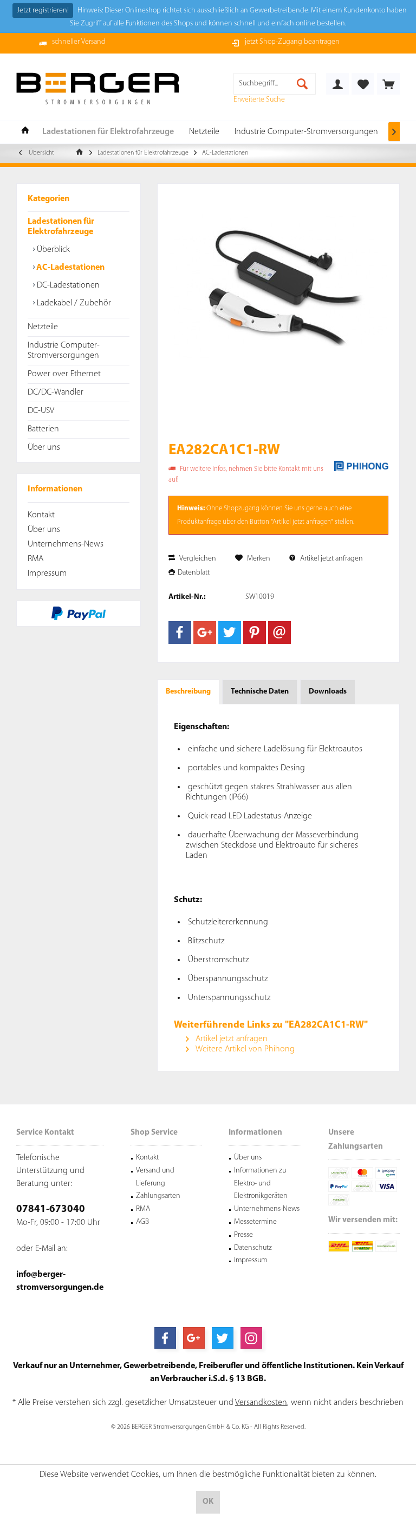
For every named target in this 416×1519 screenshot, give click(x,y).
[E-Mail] (279, 632)
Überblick (52, 249)
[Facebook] (179, 632)
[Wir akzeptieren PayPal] (78, 614)
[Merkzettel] (363, 84)
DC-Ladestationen (67, 285)
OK (208, 1502)
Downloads (328, 692)
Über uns (44, 447)
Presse (243, 1235)
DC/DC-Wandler (55, 392)
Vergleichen (197, 559)
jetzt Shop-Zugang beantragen (292, 42)
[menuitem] (388, 84)
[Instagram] (251, 1338)
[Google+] (204, 632)
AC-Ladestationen (70, 267)
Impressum (47, 573)
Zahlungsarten (158, 1196)
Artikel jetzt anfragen (330, 559)
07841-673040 (50, 1209)
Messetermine (255, 1222)
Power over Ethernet (64, 374)
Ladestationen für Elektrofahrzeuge (61, 226)
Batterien (43, 429)
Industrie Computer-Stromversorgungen (64, 350)
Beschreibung (188, 692)
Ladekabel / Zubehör (73, 303)
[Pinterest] (254, 632)
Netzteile (43, 327)
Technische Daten (260, 692)
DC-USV (41, 411)
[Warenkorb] (388, 84)
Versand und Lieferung (155, 1177)
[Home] (25, 132)
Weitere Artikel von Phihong (244, 1049)
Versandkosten (261, 1402)
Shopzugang (241, 508)
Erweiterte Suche (259, 100)
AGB (142, 1222)
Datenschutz (253, 1248)
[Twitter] (229, 632)
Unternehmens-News (65, 544)
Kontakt (41, 515)
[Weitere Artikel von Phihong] (361, 466)
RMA (35, 559)
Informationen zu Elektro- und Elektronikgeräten (261, 1184)
